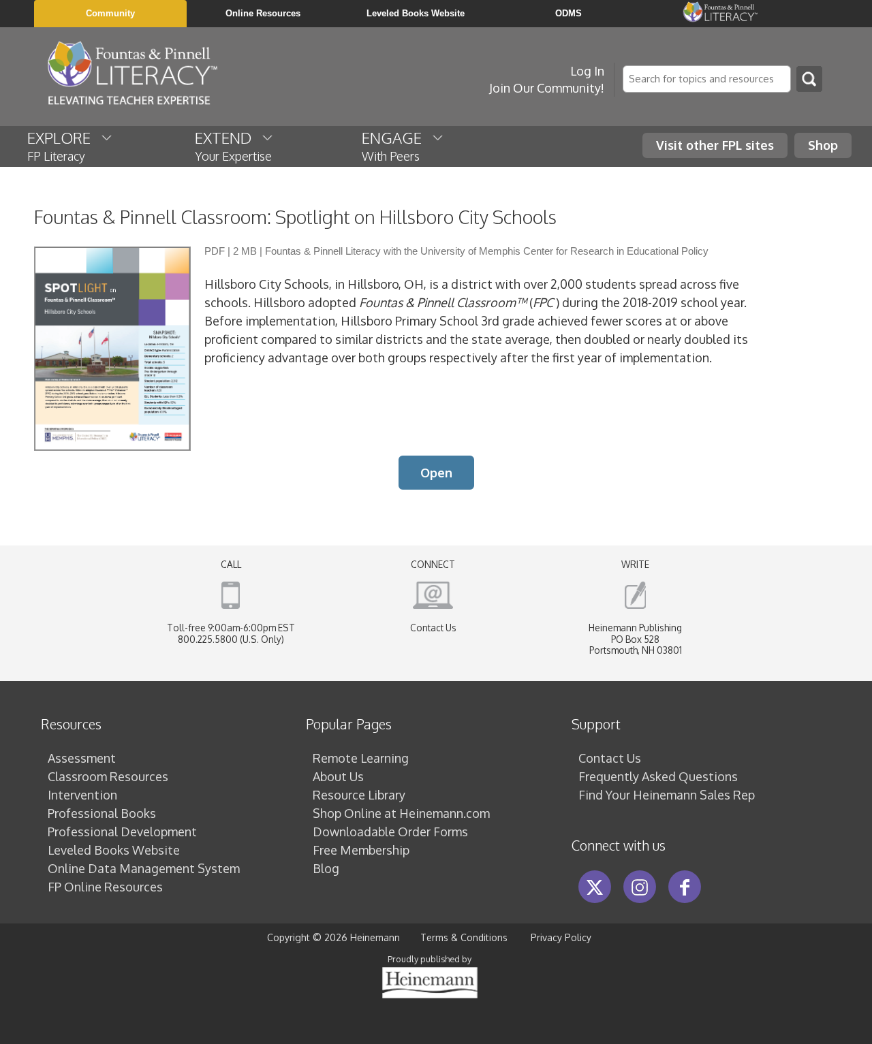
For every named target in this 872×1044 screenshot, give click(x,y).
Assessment (82, 757)
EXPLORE (64, 145)
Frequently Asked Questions (658, 776)
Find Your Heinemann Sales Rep (666, 794)
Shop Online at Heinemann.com (401, 813)
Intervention (82, 794)
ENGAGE (397, 145)
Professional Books (102, 813)
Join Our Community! (546, 87)
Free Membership (361, 849)
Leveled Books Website (114, 849)
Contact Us (433, 627)
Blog (326, 868)
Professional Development (122, 831)
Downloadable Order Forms (390, 831)
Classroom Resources (108, 776)
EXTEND (233, 145)
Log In (587, 70)
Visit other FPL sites (715, 145)
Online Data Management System (144, 868)
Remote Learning (361, 757)
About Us (338, 776)
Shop (823, 145)
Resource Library (359, 794)
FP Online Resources (105, 886)
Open (436, 472)
